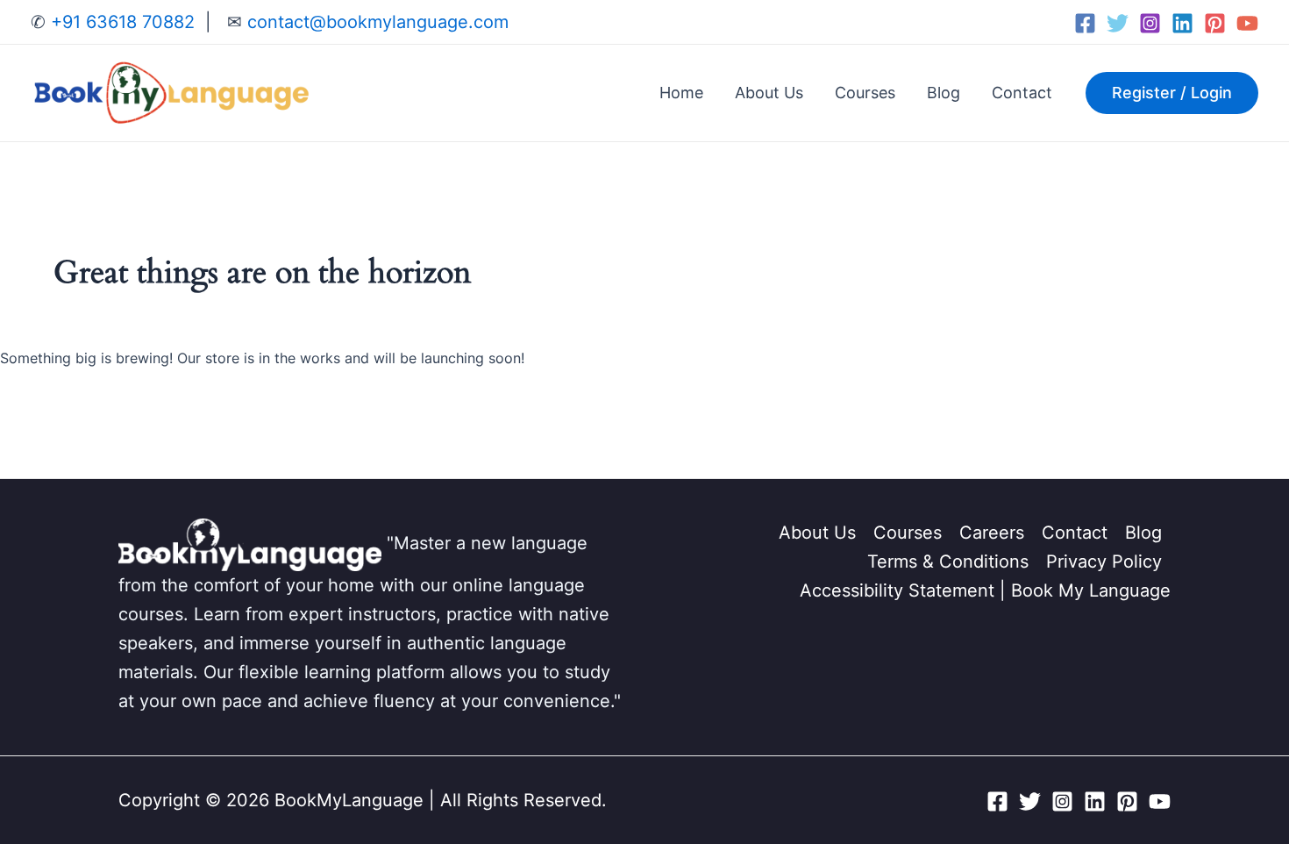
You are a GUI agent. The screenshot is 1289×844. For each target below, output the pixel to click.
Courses (865, 92)
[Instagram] (1150, 23)
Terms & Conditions (948, 561)
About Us (769, 92)
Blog (943, 92)
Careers (991, 532)
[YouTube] (1247, 23)
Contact (1022, 92)
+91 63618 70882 (120, 21)
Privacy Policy (1104, 561)
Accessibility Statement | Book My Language (985, 590)
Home (681, 92)
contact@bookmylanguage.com (375, 21)
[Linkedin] (1182, 23)
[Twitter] (1118, 23)
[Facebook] (1085, 23)
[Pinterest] (1215, 23)
